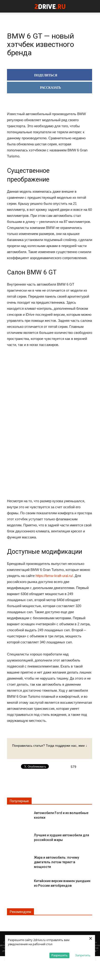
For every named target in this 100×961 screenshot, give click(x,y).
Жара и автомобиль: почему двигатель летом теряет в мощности (56, 862)
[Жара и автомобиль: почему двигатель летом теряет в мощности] (18, 861)
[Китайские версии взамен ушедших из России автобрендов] (18, 885)
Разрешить (59, 955)
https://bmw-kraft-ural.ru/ (54, 576)
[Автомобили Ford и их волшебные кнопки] (18, 817)
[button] (93, 6)
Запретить (82, 955)
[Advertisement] (49, 423)
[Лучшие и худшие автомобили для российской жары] (18, 839)
